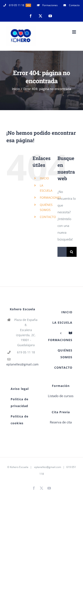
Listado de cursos (60, 396)
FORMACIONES (50, 197)
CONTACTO (48, 217)
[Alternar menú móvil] (74, 32)
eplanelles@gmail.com (22, 364)
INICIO (44, 178)
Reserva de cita (61, 422)
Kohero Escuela (19, 467)
